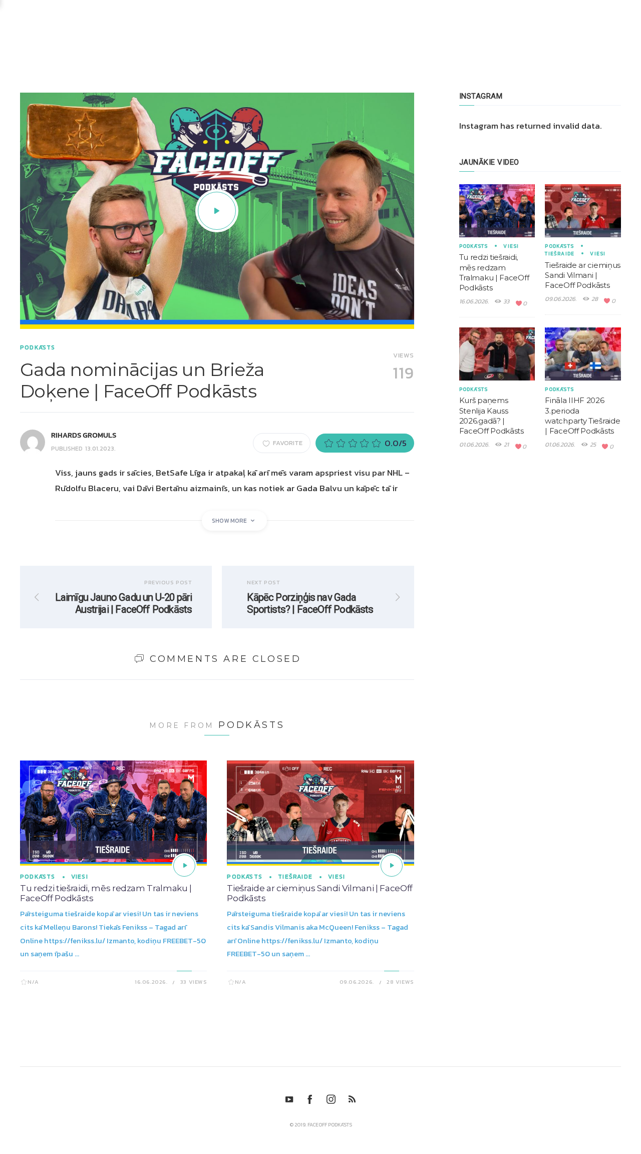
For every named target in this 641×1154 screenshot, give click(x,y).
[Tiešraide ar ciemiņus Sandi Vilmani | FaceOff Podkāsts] (391, 865)
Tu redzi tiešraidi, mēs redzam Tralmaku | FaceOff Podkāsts (494, 272)
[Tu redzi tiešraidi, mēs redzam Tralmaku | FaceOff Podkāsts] (184, 865)
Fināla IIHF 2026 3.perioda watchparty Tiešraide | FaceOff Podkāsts (582, 416)
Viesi (79, 876)
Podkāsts (38, 347)
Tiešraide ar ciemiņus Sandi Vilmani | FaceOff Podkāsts (582, 275)
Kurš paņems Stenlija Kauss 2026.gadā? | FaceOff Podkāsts (491, 416)
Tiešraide (295, 876)
